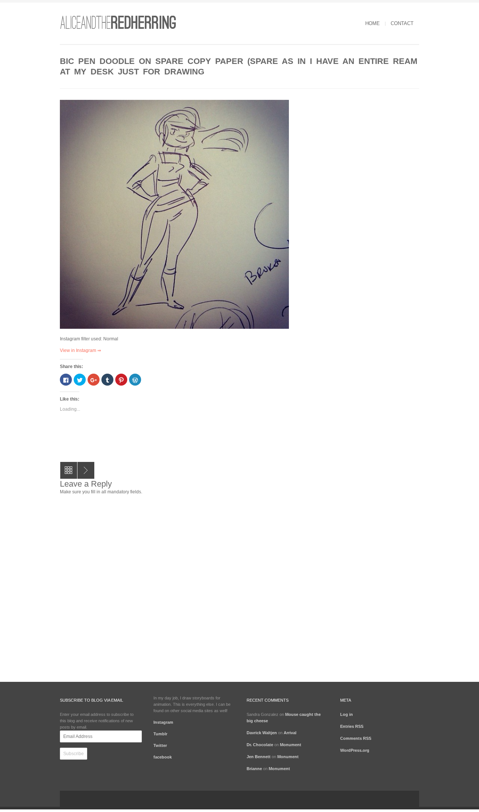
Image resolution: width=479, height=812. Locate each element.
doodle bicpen (85, 470)
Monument (290, 744)
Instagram (163, 722)
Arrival (290, 732)
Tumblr (160, 734)
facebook (162, 757)
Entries (351, 726)
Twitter (160, 745)
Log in (346, 714)
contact (402, 23)
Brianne (254, 768)
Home (372, 23)
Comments (355, 738)
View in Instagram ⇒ (80, 350)
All (68, 470)
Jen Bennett (259, 756)
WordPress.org (354, 750)
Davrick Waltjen (262, 732)
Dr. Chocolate (260, 744)
